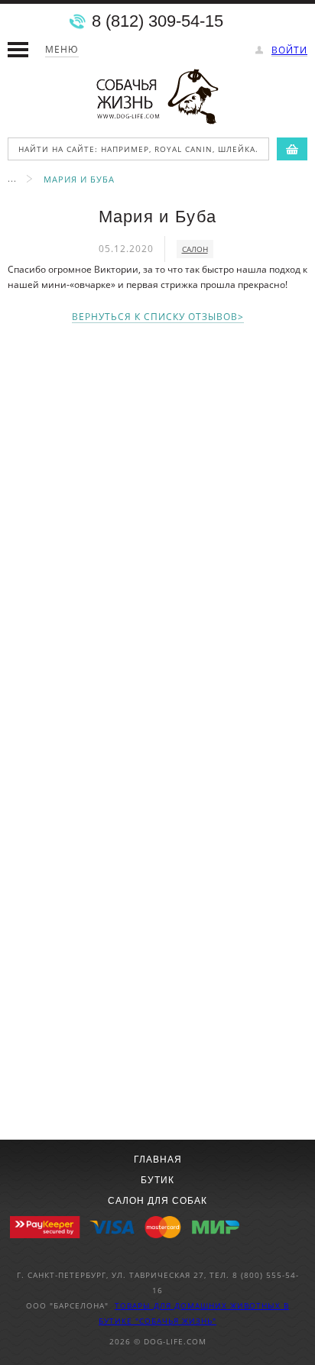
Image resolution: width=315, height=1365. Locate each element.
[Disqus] (157, 529)
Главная (158, 1159)
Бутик (157, 1180)
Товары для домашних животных (199, 1305)
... (12, 178)
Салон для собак (157, 1200)
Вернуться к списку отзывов (155, 317)
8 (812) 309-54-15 (157, 21)
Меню (62, 49)
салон (195, 249)
